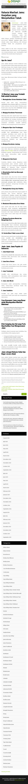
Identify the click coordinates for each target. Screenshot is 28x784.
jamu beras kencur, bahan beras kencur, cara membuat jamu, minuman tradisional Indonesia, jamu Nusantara (13, 426)
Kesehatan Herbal (7, 664)
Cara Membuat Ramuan (9, 568)
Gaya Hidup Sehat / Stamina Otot (11, 607)
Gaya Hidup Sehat (7, 586)
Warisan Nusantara (8, 767)
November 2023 (7, 530)
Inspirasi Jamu (6, 632)
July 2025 (5, 473)
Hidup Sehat (6, 625)
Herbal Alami (6, 621)
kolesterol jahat (9, 150)
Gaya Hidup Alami (7, 579)
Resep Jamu (6, 717)
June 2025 (5, 477)
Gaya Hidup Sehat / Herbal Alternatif (12, 593)
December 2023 (7, 526)
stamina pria (17, 382)
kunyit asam (6, 675)
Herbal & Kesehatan (8, 614)
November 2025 (7, 462)
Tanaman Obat (7, 735)
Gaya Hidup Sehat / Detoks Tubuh (11, 589)
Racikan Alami (6, 696)
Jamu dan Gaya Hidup (8, 636)
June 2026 (5, 445)
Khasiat (5, 667)
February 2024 (6, 519)
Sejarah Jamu (6, 728)
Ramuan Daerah (7, 703)
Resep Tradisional (7, 721)
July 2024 (5, 516)
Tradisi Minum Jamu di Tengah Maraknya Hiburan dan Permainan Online (13, 414)
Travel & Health (7, 752)
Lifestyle (5, 678)
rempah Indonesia (7, 706)
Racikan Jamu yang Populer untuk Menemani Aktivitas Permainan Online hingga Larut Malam (13, 409)
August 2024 (6, 512)
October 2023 (6, 533)
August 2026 (6, 438)
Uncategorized (7, 756)
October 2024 (6, 505)
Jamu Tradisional (7, 646)
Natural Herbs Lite (19, 780)
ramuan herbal (10, 382)
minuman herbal (7, 689)
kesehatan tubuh (10, 380)
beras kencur (6, 554)
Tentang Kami (6, 738)
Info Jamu (5, 628)
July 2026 (5, 441)
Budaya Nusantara (7, 565)
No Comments (11, 21)
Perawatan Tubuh (7, 692)
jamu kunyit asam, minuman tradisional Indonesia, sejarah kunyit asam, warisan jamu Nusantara (13, 420)
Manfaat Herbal (7, 685)
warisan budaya (7, 760)
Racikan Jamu (6, 699)
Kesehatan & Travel (8, 657)
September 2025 (7, 470)
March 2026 (6, 455)
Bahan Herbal (6, 551)
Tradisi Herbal (6, 745)
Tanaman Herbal (7, 731)
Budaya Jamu (6, 561)
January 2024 (6, 523)
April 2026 (5, 452)
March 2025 (6, 487)
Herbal (5, 611)
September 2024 (7, 509)
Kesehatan (5, 653)
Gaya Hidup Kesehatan (9, 582)
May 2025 (5, 480)
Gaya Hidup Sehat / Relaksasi (10, 604)
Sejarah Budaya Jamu (8, 724)
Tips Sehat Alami (7, 742)
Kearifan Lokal (7, 650)
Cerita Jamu (6, 572)
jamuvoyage (15, 23)
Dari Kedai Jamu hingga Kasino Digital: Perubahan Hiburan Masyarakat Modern (13, 403)
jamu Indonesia (7, 639)
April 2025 (5, 484)
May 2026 (5, 448)
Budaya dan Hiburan (8, 558)
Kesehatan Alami (7, 660)
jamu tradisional (11, 379)
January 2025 (6, 494)
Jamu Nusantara (7, 643)
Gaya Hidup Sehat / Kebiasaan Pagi (12, 597)
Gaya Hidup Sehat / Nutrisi (9, 600)
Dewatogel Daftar (5, 771)
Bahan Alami (6, 547)
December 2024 (7, 498)
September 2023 (7, 537)
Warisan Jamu (6, 763)
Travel (4, 749)
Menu (3, 7)
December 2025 (7, 459)
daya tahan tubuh (8, 377)
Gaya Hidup (6, 575)
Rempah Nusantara (8, 710)
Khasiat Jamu (6, 671)
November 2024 (7, 501)
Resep (4, 713)
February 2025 (6, 491)
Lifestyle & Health (7, 682)
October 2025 (6, 466)
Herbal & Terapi (7, 618)
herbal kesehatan (17, 377)
